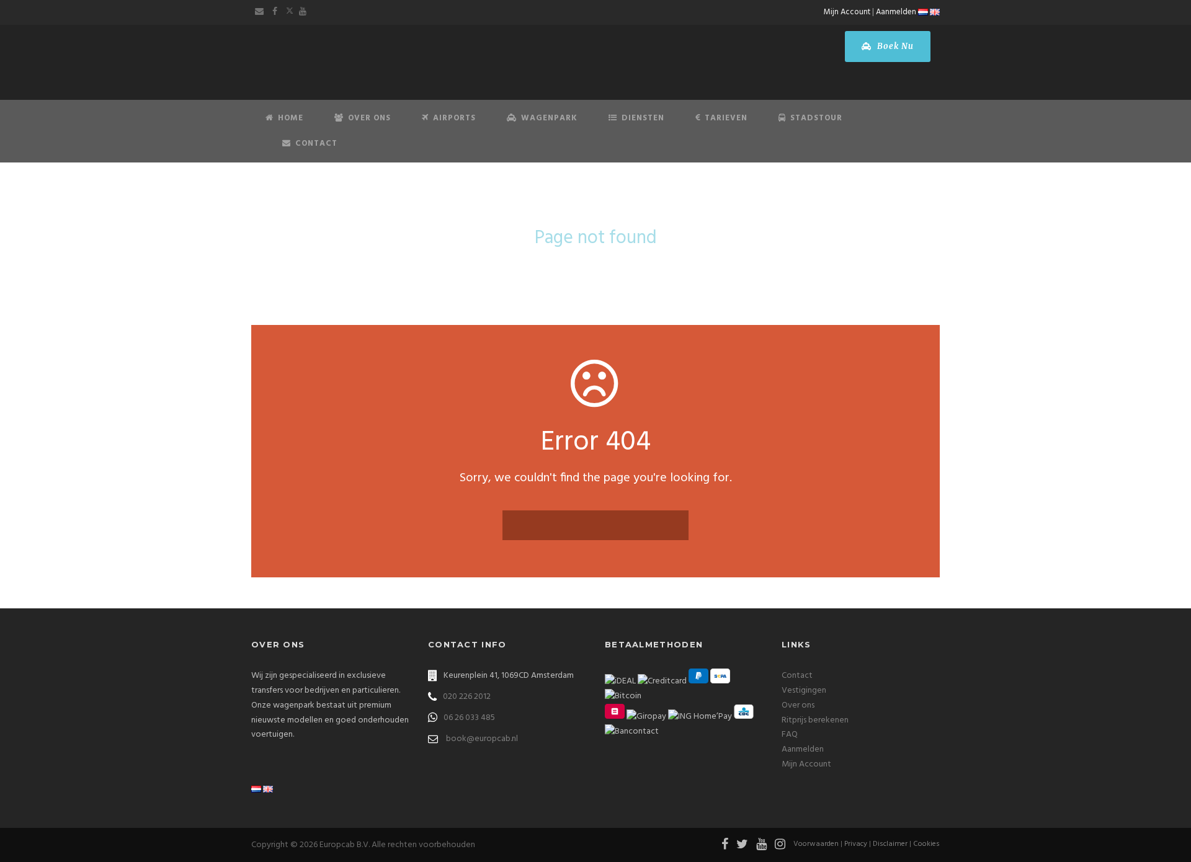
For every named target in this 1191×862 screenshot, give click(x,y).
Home (290, 118)
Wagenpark (549, 118)
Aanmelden (896, 12)
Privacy (855, 844)
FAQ (790, 734)
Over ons (798, 705)
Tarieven (726, 118)
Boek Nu (894, 46)
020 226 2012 (467, 697)
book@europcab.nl (482, 739)
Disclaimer (890, 844)
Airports (454, 118)
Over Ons (369, 118)
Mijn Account (847, 12)
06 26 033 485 (469, 718)
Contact (316, 143)
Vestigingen (804, 690)
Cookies (926, 844)
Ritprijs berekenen (815, 720)
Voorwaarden (816, 844)
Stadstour (816, 118)
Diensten (643, 118)
